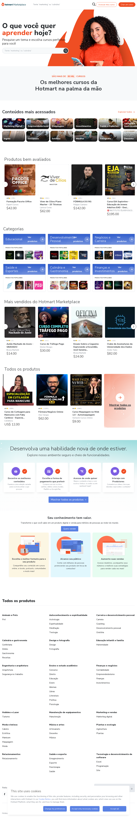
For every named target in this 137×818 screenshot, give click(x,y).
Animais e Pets (10, 615)
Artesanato (54, 729)
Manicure (6, 737)
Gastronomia (8, 653)
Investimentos (103, 682)
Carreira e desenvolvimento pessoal (115, 615)
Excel (99, 761)
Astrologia (54, 619)
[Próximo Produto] (133, 181)
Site (98, 770)
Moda (4, 746)
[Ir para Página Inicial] (14, 4)
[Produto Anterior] (5, 181)
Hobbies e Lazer (10, 712)
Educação (53, 678)
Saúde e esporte (58, 754)
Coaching (100, 623)
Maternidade (102, 644)
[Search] (65, 50)
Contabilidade (102, 669)
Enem (52, 682)
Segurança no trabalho (12, 674)
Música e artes (56, 724)
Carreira (99, 619)
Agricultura (101, 729)
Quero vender (69, 528)
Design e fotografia (59, 640)
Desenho (53, 733)
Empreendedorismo (105, 674)
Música (52, 737)
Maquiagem (7, 741)
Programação (102, 766)
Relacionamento (9, 758)
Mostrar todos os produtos (67, 499)
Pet (4, 619)
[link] (13, 123)
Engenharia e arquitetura (15, 665)
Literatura (53, 695)
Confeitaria (7, 644)
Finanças (100, 678)
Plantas (100, 733)
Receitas (6, 657)
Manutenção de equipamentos (65, 712)
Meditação (54, 628)
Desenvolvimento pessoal (108, 628)
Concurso (53, 669)
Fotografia (54, 649)
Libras (52, 691)
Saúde (52, 771)
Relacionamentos (11, 754)
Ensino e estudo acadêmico (63, 665)
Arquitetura (7, 669)
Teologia (53, 632)
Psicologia (54, 704)
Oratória (100, 632)
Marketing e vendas (106, 712)
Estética (6, 733)
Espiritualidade (56, 623)
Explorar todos (125, 111)
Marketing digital (104, 716)
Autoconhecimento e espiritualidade (68, 615)
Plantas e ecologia (106, 724)
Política (52, 700)
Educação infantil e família (110, 640)
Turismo (6, 716)
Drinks (5, 649)
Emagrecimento (56, 758)
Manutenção (55, 716)
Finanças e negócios (106, 665)
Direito (52, 674)
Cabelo (5, 729)
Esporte (53, 762)
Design (52, 644)
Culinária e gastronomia (14, 640)
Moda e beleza (9, 724)
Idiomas (52, 687)
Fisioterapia (54, 767)
